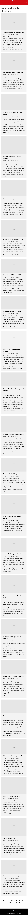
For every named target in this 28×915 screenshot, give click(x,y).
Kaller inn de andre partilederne (11, 199)
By (11, 34)
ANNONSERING (13, 912)
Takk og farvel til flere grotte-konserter (13, 676)
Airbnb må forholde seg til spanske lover (13, 32)
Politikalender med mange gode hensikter (11, 350)
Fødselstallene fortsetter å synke (12, 311)
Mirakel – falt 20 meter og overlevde (12, 756)
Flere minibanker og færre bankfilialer (13, 554)
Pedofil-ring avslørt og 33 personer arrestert (12, 637)
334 (23, 900)
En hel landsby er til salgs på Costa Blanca (12, 517)
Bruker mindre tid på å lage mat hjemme (13, 474)
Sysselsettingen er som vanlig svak (12, 876)
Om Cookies (18, 913)
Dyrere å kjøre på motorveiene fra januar (14, 434)
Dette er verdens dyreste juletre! (11, 796)
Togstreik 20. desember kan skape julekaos (12, 157)
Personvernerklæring (11, 913)
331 (12, 900)
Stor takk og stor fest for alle (11, 838)
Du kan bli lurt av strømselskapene (12, 716)
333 (19, 900)
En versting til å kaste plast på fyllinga (13, 239)
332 (16, 900)
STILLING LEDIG (20, 912)
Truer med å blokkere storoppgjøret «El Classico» (13, 389)
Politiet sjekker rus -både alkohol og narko (12, 596)
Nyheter (4, 34)
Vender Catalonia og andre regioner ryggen (12, 113)
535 (16, 902)
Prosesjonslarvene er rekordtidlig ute (13, 72)
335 (10, 902)
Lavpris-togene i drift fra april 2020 (12, 275)
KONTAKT (7, 912)
